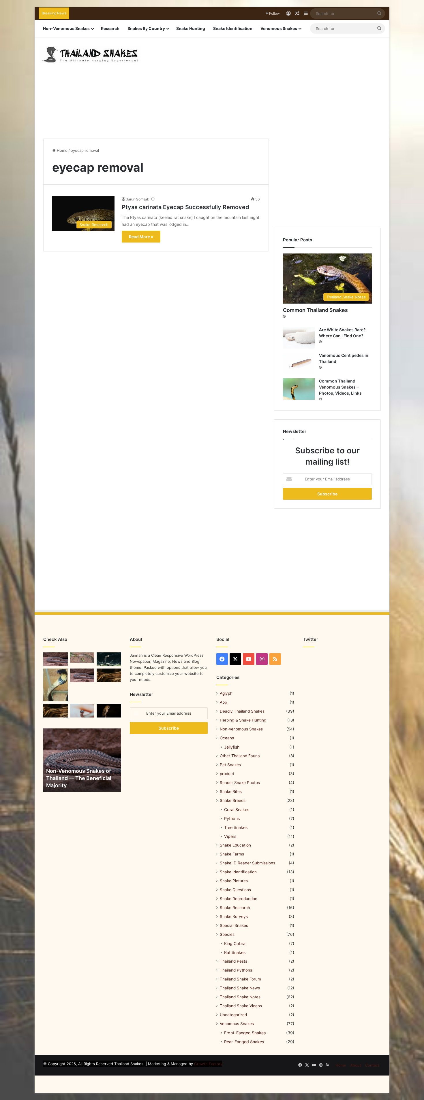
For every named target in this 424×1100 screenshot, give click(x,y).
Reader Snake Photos (240, 782)
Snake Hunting (190, 28)
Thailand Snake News (240, 988)
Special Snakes (234, 925)
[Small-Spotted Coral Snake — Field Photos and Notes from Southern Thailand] (55, 659)
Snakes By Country (146, 28)
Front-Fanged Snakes (245, 1032)
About (355, 1065)
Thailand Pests (233, 961)
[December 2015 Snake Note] (82, 710)
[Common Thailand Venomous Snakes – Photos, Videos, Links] (299, 389)
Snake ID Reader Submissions (247, 863)
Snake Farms (232, 854)
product (227, 773)
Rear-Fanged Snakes (244, 1041)
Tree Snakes (235, 827)
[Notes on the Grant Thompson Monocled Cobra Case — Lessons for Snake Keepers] (55, 685)
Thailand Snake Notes (240, 997)
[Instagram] (262, 659)
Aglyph (226, 693)
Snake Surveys (234, 916)
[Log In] (288, 13)
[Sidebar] (305, 13)
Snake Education (235, 845)
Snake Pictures (234, 881)
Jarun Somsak (137, 199)
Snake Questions (235, 889)
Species (227, 934)
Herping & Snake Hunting (243, 720)
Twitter (310, 639)
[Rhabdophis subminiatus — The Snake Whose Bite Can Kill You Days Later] (82, 657)
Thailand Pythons (236, 970)
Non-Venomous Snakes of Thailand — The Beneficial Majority (78, 778)
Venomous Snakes (278, 28)
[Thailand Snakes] (90, 54)
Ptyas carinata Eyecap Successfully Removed (185, 207)
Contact (372, 1065)
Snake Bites (231, 791)
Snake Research (235, 907)
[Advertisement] (271, 83)
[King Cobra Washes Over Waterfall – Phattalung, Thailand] (109, 659)
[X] (235, 659)
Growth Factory (208, 1063)
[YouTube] (248, 659)
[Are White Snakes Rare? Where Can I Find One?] (299, 338)
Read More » (141, 236)
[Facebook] (222, 659)
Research (110, 28)
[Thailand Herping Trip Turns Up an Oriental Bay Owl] (109, 710)
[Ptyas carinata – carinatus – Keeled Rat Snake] (55, 710)
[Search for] (379, 13)
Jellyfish (231, 747)
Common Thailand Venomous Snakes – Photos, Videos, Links (340, 386)
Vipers (230, 836)
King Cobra (234, 943)
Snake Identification (232, 28)
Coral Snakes (236, 809)
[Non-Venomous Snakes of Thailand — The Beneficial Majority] (82, 760)
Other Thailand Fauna (240, 755)
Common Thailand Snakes (315, 310)
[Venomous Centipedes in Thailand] (299, 363)
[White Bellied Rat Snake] (109, 675)
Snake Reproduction (238, 898)
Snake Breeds (232, 800)
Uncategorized (233, 1014)
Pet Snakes (230, 764)
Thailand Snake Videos (241, 1006)
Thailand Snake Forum (240, 979)
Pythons (232, 818)
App (223, 702)
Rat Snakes (234, 952)
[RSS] (275, 659)
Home (61, 150)
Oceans (227, 738)
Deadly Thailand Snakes (242, 711)
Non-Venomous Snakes (66, 28)
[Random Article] (297, 13)
